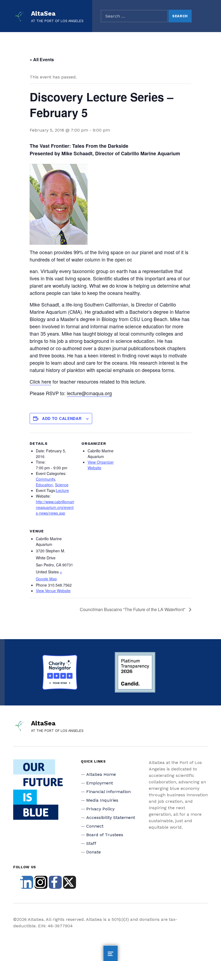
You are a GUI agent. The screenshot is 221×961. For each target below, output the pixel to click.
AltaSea (43, 13)
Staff (91, 843)
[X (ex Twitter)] (69, 882)
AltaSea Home (101, 774)
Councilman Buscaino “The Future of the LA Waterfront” (133, 609)
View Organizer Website (101, 464)
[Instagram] (40, 882)
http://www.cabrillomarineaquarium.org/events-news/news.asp (55, 507)
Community (45, 479)
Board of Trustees (104, 834)
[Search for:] (134, 16)
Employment (99, 783)
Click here (40, 381)
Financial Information (108, 791)
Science (61, 484)
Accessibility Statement (110, 817)
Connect (94, 826)
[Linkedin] (26, 882)
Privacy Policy (100, 808)
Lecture (62, 490)
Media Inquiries (102, 800)
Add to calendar (62, 418)
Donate (93, 852)
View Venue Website (53, 590)
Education (44, 484)
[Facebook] (55, 882)
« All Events (42, 59)
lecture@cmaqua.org (89, 393)
